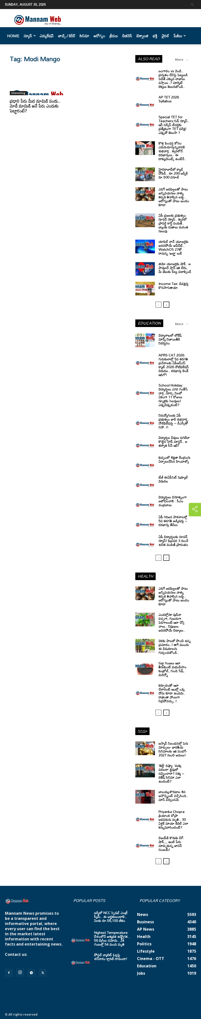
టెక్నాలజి (142, 36)
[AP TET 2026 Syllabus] (145, 102)
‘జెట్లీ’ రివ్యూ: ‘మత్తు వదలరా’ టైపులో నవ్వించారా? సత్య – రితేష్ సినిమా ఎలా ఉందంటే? (171, 773)
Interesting (18, 93)
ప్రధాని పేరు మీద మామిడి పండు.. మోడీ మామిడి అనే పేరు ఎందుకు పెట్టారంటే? (35, 105)
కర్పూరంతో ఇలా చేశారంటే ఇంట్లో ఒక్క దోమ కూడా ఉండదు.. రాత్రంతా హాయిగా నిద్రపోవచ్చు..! (172, 693)
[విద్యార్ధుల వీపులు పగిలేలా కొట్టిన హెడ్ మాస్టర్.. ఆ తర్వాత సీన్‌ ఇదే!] (145, 442)
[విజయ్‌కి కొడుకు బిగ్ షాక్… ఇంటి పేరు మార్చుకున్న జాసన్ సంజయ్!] (145, 843)
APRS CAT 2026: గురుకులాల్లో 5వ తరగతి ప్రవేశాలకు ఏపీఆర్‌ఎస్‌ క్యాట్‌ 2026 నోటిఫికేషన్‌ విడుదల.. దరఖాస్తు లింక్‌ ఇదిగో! (174, 365)
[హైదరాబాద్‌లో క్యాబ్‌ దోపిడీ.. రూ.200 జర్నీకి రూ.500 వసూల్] (145, 174)
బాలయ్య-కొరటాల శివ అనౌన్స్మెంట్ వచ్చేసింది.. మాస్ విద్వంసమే (173, 795)
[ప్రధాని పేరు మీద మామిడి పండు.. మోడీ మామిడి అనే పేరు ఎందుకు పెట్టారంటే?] (38, 81)
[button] (192, 4)
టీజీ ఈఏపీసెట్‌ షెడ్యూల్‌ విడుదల (173, 479)
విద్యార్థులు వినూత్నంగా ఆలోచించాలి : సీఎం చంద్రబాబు (173, 501)
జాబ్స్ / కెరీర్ (66, 36)
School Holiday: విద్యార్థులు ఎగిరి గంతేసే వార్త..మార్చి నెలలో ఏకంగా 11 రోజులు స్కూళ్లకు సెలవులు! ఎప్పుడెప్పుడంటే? (173, 395)
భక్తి (155, 36)
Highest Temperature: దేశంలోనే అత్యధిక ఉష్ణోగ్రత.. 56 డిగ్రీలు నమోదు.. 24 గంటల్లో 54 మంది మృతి (112, 938)
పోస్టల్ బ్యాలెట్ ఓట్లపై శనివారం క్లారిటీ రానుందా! (110, 956)
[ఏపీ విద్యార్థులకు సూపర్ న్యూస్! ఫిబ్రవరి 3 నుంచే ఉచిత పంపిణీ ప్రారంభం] (145, 542)
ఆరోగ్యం (99, 36)
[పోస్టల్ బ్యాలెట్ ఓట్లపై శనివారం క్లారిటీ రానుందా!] (80, 960)
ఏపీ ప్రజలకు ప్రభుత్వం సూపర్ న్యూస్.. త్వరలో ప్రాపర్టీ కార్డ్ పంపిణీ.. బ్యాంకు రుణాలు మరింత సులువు (173, 223)
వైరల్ (165, 36)
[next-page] (166, 305)
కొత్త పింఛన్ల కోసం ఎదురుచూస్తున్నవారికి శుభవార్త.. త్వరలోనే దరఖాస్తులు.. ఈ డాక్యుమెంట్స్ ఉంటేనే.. (172, 151)
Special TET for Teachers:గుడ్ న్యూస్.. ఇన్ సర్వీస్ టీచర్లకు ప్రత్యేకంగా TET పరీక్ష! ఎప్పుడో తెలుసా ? (174, 125)
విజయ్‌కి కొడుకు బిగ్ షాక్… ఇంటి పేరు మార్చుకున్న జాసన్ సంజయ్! (171, 843)
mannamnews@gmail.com (31, 959)
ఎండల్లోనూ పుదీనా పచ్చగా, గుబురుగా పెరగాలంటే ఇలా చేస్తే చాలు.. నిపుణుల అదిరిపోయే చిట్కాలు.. (172, 622)
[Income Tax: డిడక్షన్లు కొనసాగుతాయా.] (145, 288)
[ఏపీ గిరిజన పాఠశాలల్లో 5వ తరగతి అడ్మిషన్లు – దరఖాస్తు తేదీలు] (145, 522)
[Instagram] (20, 972)
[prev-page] (158, 305)
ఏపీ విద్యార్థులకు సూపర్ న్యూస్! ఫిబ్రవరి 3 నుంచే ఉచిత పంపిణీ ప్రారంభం (173, 540)
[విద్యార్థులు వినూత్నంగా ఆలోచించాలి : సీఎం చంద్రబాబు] (145, 502)
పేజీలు (178, 36)
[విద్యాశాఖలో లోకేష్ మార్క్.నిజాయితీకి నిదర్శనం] (145, 340)
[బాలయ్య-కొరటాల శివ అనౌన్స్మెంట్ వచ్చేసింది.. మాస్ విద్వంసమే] (145, 797)
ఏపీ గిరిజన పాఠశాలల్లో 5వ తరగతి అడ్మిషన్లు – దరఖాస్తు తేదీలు (173, 521)
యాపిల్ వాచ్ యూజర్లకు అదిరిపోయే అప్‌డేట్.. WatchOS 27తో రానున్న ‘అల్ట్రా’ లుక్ (173, 247)
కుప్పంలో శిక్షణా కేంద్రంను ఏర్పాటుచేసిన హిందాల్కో (174, 459)
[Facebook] (9, 973)
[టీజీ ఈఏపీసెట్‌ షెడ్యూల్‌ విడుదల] (145, 482)
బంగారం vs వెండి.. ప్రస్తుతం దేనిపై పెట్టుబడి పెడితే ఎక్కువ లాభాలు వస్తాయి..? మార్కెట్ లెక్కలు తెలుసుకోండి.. (173, 79)
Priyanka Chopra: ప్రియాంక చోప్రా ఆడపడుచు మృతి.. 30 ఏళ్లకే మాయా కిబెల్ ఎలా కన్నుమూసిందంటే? (173, 819)
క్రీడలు (114, 36)
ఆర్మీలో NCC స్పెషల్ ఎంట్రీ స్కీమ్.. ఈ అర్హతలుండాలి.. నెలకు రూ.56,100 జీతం (110, 916)
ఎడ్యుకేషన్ (47, 36)
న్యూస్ (28, 36)
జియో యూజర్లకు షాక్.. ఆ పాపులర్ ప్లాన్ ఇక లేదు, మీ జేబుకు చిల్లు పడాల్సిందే (175, 267)
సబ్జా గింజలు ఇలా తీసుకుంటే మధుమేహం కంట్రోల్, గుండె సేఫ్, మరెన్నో (173, 669)
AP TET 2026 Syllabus (169, 99)
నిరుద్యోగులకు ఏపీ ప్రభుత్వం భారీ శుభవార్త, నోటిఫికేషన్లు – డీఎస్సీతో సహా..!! (173, 421)
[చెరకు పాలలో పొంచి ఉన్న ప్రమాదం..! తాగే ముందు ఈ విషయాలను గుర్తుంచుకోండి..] (145, 646)
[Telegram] (31, 973)
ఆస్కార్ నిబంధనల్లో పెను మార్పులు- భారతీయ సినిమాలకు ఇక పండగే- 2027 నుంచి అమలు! (173, 749)
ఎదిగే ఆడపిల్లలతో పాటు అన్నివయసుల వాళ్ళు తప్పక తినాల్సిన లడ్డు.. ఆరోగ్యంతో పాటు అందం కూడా (174, 197)
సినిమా (84, 36)
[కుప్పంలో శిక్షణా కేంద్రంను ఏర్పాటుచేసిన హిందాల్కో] (145, 462)
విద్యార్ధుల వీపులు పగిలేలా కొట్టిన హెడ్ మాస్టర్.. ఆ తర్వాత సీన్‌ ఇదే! (174, 441)
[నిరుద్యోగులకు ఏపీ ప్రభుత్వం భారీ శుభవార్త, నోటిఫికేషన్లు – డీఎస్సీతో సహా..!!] (145, 420)
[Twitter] (43, 973)
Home (13, 36)
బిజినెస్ (127, 36)
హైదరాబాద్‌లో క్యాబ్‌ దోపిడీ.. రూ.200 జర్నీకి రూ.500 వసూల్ (173, 173)
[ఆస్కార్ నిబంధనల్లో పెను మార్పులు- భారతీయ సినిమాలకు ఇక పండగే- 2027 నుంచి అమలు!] (145, 748)
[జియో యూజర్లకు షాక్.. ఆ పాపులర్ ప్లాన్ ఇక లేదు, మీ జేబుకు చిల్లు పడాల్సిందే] (145, 269)
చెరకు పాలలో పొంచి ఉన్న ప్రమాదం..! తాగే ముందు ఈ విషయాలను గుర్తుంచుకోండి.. (175, 646)
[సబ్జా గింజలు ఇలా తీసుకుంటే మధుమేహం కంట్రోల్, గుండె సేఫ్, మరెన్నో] (145, 668)
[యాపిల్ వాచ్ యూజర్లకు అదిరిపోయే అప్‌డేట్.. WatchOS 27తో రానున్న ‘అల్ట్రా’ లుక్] (145, 246)
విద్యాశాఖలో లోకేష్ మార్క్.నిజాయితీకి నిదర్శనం (170, 339)
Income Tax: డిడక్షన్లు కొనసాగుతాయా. (173, 285)
